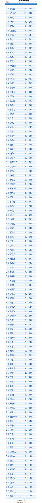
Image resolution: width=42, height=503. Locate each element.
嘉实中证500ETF (11, 25)
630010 (8, 220)
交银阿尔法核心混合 (12, 26)
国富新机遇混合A (11, 328)
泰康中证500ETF (11, 364)
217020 (8, 237)
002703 (8, 421)
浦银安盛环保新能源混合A (12, 276)
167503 (8, 293)
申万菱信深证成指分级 (12, 342)
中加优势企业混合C (12, 222)
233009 (8, 263)
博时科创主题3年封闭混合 (12, 224)
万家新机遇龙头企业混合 (12, 87)
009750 (8, 433)
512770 (8, 271)
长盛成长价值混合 (11, 189)
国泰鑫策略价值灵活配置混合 (12, 408)
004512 (8, 232)
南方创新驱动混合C (12, 57)
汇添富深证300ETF (12, 354)
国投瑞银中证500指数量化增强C (13, 187)
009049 (8, 17)
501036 (8, 246)
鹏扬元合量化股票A (12, 469)
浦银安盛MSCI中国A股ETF (12, 483)
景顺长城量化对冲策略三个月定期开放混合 (14, 452)
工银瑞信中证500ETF (12, 268)
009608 (8, 358)
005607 (8, 385)
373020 (8, 175)
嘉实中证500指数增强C (12, 285)
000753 (8, 443)
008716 (8, 201)
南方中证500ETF (11, 7)
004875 (8, 381)
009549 (8, 110)
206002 (8, 95)
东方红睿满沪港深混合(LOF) (12, 108)
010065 (8, 206)
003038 (8, 377)
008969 (8, 8)
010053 (8, 451)
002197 (8, 408)
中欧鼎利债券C (11, 413)
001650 (8, 180)
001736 (8, 48)
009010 (8, 165)
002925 (8, 60)
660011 (8, 372)
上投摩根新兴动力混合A (12, 35)
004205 (8, 288)
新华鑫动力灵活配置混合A (12, 135)
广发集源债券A (11, 60)
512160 (8, 360)
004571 (8, 301)
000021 (8, 148)
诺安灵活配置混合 (11, 390)
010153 (8, 426)
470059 (8, 97)
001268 (8, 140)
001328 (8, 465)
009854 (8, 222)
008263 (8, 218)
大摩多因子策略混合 (12, 263)
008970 (8, 9)
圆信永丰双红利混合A (12, 130)
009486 (8, 394)
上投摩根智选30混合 (12, 123)
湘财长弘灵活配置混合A (12, 249)
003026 (8, 448)
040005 (8, 52)
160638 (8, 167)
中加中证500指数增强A (12, 426)
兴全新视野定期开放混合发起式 (13, 12)
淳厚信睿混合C (11, 38)
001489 (8, 481)
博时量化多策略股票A (12, 319)
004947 (8, 417)
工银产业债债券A (11, 117)
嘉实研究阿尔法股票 (12, 198)
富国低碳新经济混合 (12, 84)
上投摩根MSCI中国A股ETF (12, 439)
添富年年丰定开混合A (12, 254)
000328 (8, 174)
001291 (8, 369)
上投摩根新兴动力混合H (12, 34)
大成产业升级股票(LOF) (12, 227)
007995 (8, 40)
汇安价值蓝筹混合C (12, 434)
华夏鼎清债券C (11, 179)
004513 (8, 233)
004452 (8, 255)
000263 (8, 64)
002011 (8, 215)
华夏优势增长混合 (11, 148)
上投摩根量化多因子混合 (12, 478)
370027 (8, 123)
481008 (8, 329)
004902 (8, 346)
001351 (8, 389)
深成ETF (11, 277)
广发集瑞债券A (11, 376)
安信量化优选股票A (12, 334)
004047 (8, 373)
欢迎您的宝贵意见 (23, 500)
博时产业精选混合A (12, 104)
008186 (8, 39)
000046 (8, 118)
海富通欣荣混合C (11, 460)
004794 (8, 473)
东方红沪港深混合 (11, 51)
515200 (8, 262)
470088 (8, 183)
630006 (8, 338)
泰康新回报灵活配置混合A (12, 259)
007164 (8, 275)
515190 (8, 359)
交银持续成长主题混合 (12, 78)
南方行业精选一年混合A (12, 79)
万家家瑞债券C (11, 302)
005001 (8, 78)
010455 (8, 104)
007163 (8, 276)
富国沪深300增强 (11, 320)
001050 (8, 166)
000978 (8, 316)
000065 (8, 430)
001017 (8, 356)
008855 (8, 113)
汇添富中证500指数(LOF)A (12, 246)
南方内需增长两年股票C (12, 113)
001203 (8, 210)
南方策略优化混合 (11, 391)
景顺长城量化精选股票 (12, 316)
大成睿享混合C (11, 491)
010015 (8, 179)
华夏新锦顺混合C (11, 373)
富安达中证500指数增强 (12, 307)
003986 (8, 65)
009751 (8, 434)
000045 (8, 117)
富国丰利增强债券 (11, 346)
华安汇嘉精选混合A (12, 105)
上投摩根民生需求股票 (12, 219)
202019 (8, 391)
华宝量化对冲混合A (12, 443)
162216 (8, 266)
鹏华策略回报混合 (11, 474)
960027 (8, 47)
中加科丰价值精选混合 (12, 382)
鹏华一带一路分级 (11, 167)
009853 (8, 223)
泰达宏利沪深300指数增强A (12, 253)
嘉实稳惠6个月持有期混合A (12, 101)
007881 (8, 82)
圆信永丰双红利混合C (12, 131)
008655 (8, 154)
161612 (8, 380)
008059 (8, 437)
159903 (8, 277)
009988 (8, 298)
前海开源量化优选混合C (12, 351)
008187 (8, 38)
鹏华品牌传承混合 (11, 196)
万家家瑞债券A (11, 301)
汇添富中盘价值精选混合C (12, 110)
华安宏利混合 (11, 52)
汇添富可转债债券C (12, 97)
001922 (8, 398)
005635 (8, 319)
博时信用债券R (11, 47)
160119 (8, 306)
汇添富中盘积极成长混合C (12, 30)
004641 (8, 341)
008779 (8, 285)
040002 (8, 477)
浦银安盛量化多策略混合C (12, 456)
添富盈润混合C (11, 417)
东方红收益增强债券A (12, 289)
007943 (8, 307)
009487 (8, 395)
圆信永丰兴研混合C (12, 206)
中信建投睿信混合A (12, 482)
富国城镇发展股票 (11, 152)
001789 (8, 403)
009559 (8, 100)
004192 (8, 332)
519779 (8, 157)
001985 (8, 84)
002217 (8, 494)
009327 (8, 487)
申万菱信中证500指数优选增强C (13, 66)
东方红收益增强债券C (12, 290)
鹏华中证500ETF (11, 231)
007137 (8, 469)
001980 (8, 241)
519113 (8, 272)
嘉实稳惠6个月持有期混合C (12, 100)
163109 (8, 342)
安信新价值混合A (11, 448)
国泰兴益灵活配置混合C (12, 407)
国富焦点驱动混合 (11, 430)
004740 (8, 74)
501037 (8, 245)
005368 (8, 31)
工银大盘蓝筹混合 (11, 329)
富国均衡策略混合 (11, 83)
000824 (8, 130)
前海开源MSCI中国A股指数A (12, 468)
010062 (8, 79)
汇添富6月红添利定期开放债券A (13, 183)
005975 (8, 170)
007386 (8, 297)
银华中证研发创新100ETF (12, 355)
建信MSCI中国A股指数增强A (12, 367)
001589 (8, 446)
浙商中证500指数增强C (12, 297)
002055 (8, 407)
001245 (8, 126)
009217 (8, 280)
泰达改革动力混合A (12, 356)
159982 (8, 231)
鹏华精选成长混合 (11, 95)
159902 (8, 139)
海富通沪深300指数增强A (12, 233)
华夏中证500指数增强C (12, 40)
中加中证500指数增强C (12, 425)
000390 (8, 136)
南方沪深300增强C (11, 424)
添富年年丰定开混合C (12, 255)
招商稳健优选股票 (11, 279)
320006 (8, 390)
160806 (8, 420)
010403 (8, 350)
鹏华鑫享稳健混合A (12, 438)
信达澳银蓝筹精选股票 (12, 298)
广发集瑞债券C (11, 377)
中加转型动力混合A (12, 141)
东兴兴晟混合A (11, 487)
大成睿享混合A (11, 490)
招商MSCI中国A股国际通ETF (12, 311)
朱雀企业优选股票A (12, 21)
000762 (8, 92)
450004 (8, 61)
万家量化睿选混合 (11, 341)
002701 (8, 145)
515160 (8, 311)
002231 (8, 496)
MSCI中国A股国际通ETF (12, 360)
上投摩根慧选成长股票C (12, 88)
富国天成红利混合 (11, 109)
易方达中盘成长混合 (12, 18)
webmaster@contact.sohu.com (23, 502)
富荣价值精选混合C (12, 325)
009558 (8, 101)
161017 (8, 184)
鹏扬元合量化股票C (12, 470)
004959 (8, 132)
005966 (8, 347)
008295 (8, 43)
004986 (8, 474)
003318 (8, 161)
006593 (8, 228)
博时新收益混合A (11, 114)
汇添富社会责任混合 (12, 211)
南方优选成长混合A (12, 86)
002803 (8, 51)
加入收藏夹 (32, 1)
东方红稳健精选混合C (12, 209)
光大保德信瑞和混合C (12, 395)
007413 (8, 143)
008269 (8, 490)
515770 (8, 439)
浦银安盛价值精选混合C (12, 310)
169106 (8, 294)
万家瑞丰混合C (11, 481)
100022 (8, 70)
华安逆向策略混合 (11, 62)
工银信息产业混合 (11, 64)
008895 (8, 416)
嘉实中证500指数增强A (12, 284)
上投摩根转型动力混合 (12, 174)
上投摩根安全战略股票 (12, 153)
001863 (8, 290)
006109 (8, 324)
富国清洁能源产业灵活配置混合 (13, 31)
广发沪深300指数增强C (12, 250)
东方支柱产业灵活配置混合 (12, 288)
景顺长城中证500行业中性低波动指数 (13, 161)
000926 (8, 482)
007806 (8, 367)
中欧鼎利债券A (11, 411)
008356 (8, 382)
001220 (8, 192)
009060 (8, 424)
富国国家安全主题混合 (12, 140)
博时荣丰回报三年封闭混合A (12, 280)
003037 (8, 376)
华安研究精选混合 (11, 197)
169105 (8, 171)
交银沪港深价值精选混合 (12, 157)
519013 (8, 176)
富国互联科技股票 (11, 119)
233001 (8, 303)
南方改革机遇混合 (11, 236)
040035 (8, 62)
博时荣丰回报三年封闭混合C (12, 281)
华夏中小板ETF (11, 139)
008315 (8, 88)
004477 (8, 73)
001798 (8, 259)
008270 (8, 491)
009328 (8, 486)
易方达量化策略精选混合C (12, 494)
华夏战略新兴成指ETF (12, 271)
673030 (8, 435)
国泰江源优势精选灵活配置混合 (13, 315)
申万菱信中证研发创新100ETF (12, 262)
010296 (8, 299)
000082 (8, 198)
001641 (8, 345)
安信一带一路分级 (11, 293)
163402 (8, 69)
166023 (8, 75)
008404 (8, 127)
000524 (8, 219)
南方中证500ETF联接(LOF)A (12, 306)
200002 (8, 244)
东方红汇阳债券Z (11, 144)
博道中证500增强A (12, 228)
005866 (8, 456)
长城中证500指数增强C (12, 143)
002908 (8, 337)
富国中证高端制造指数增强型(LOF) (13, 492)
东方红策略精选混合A (12, 240)
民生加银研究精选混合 (12, 192)
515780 (8, 483)
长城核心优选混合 (11, 404)
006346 (8, 334)
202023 (8, 86)
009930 (8, 57)
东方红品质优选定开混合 (12, 218)
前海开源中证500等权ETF (12, 459)
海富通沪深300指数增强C (12, 232)
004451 (8, 254)
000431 (8, 196)
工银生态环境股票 (11, 126)
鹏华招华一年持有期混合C (12, 202)
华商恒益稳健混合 (11, 363)
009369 (8, 310)
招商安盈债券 (11, 442)
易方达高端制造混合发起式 (12, 17)
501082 (8, 224)
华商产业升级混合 (11, 338)
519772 (8, 13)
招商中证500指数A (12, 332)
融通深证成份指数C (12, 381)
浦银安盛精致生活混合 (12, 272)
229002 (8, 323)
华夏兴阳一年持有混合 (12, 165)
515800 (8, 122)
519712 (8, 26)
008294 (8, 44)
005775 (8, 141)
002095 (8, 114)
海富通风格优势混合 (12, 176)
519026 (8, 162)
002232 (8, 495)
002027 (8, 455)
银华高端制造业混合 (12, 91)
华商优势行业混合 (11, 136)
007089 (8, 187)
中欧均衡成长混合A (12, 214)
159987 (8, 355)
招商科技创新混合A (12, 154)
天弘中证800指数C (11, 446)
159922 (8, 25)
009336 (8, 399)
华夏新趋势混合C (11, 495)
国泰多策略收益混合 (12, 398)
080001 (8, 189)
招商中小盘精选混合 (12, 267)
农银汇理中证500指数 (12, 372)
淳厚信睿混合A (11, 39)
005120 (8, 478)
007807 (8, 368)
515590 (8, 459)
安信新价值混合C (11, 447)
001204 (8, 209)
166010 (8, 411)
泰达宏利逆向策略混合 (12, 323)
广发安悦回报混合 (11, 402)
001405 (8, 240)
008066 (8, 30)
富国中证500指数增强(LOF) (12, 184)
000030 (8, 404)
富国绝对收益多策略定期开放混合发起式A (14, 345)
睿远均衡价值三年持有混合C (12, 9)
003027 (8, 447)
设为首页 (35, 1)
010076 (8, 249)
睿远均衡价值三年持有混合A (12, 8)
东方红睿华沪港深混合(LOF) (12, 171)
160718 (8, 149)
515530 (8, 364)
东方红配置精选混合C (12, 170)
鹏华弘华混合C (11, 465)
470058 (8, 96)
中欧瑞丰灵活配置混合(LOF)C (12, 74)
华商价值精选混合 (11, 220)
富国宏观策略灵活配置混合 (12, 193)
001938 (8, 16)
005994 (8, 188)
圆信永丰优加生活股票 (12, 48)
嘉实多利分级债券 (11, 149)
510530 (8, 268)
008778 (8, 284)
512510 (8, 205)
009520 (8, 413)
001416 (8, 56)
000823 (8, 91)
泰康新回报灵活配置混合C (12, 258)
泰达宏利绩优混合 (11, 158)
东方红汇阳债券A (11, 145)
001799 (8, 258)
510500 (8, 7)
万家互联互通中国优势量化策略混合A (13, 299)
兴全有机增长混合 (11, 22)
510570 (8, 412)
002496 (8, 351)
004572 (8, 302)
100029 (8, 109)
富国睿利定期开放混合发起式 (12, 337)
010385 (8, 105)
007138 (8, 470)
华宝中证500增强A (12, 385)
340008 (8, 22)
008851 (8, 452)
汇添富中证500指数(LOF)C (12, 245)
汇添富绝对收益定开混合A (12, 92)
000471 (8, 152)
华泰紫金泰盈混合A (12, 127)
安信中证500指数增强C (12, 347)
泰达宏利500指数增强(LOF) (12, 266)
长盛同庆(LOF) (11, 420)
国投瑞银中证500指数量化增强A (13, 188)
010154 (8, 425)
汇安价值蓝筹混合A (12, 433)
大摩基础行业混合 (11, 303)
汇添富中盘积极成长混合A (12, 29)
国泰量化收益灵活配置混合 (12, 403)
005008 (8, 144)
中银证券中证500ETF (12, 359)
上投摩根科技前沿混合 (12, 53)
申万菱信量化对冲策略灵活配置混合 (13, 416)
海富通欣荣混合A (11, 461)
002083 (8, 135)
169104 (8, 108)
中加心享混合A (11, 455)
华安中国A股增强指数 (12, 477)
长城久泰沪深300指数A (12, 244)
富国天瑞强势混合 (11, 70)
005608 (8, 386)
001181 (8, 236)
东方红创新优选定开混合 (12, 294)
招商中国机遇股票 (11, 464)
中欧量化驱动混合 (11, 241)
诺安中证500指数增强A (12, 389)
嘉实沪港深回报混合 (12, 73)
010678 (8, 214)
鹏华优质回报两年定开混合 (12, 201)
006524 (8, 468)
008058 (8, 438)
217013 (8, 267)
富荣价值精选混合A (12, 324)
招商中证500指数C (11, 333)
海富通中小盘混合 (11, 162)
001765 (8, 429)
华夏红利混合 (11, 215)
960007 (8, 34)
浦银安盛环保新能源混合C (12, 275)
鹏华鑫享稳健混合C (12, 437)
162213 (8, 253)
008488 (8, 363)
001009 (8, 153)
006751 (8, 119)
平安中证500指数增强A (12, 399)
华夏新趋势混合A (11, 496)
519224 (8, 461)
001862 (8, 289)
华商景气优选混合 (11, 350)
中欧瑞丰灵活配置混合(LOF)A (13, 75)
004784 (8, 279)
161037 (8, 492)
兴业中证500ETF (11, 412)
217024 (8, 442)
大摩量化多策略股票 (12, 369)
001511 (8, 12)
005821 (8, 87)
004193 (8, 333)
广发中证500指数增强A (12, 358)
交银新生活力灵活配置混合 (12, 13)
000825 (8, 131)
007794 (8, 66)
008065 (8, 29)
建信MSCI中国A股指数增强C (12, 368)
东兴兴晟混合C (11, 486)
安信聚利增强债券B (12, 451)
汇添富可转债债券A (12, 96)
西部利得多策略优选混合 (12, 435)
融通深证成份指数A (12, 380)
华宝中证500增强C (11, 386)
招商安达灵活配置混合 (12, 237)
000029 (8, 193)
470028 (8, 211)
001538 (8, 53)
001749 (8, 464)
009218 (8, 281)
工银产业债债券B (11, 118)
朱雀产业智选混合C (12, 82)
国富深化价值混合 (11, 61)
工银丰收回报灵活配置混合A (12, 180)
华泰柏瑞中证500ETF (12, 205)
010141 (8, 21)
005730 (8, 315)
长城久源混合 (11, 421)
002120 (8, 402)
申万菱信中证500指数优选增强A (13, 65)
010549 (8, 83)
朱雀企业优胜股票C (12, 43)
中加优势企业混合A (12, 223)
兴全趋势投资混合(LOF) (12, 69)
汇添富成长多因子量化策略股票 (13, 166)
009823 (8, 202)
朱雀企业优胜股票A (12, 44)
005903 (8, 158)
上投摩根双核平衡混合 (12, 175)
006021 (8, 250)
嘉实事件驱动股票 (11, 56)
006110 (8, 325)
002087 (8, 328)
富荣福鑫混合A (11, 473)
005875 (8, 18)
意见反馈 (29, 1)
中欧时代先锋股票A (12, 16)
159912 (8, 354)
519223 (8, 460)
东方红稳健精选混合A (12, 210)
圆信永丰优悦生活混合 (12, 132)
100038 (8, 320)
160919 (8, 227)
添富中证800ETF (11, 122)
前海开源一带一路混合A (12, 312)
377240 (8, 35)
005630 (8, 197)
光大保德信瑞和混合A (12, 394)
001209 (8, 312)
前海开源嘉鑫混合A (12, 429)
